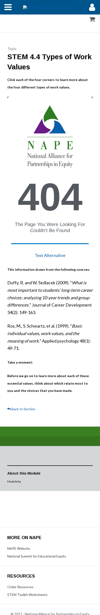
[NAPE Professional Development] (50, 7)
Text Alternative (50, 255)
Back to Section (23, 409)
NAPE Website (18, 548)
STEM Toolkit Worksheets (27, 595)
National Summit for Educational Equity (36, 556)
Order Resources (20, 587)
